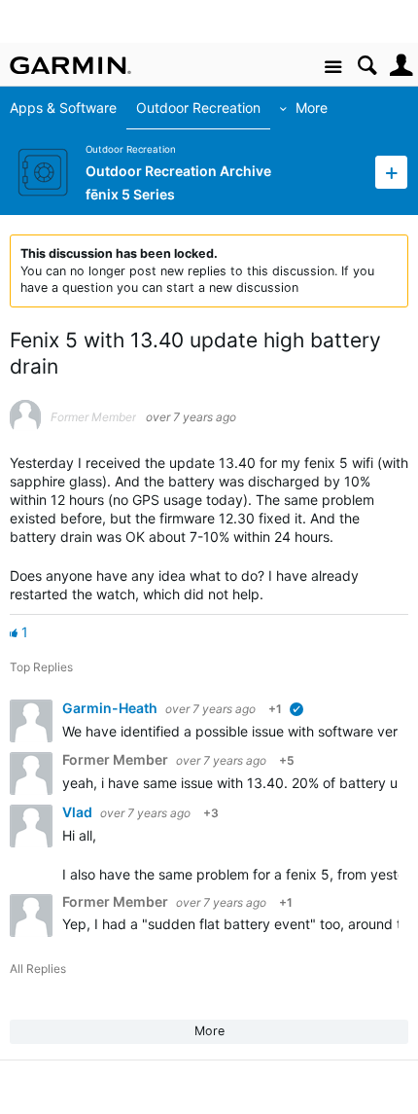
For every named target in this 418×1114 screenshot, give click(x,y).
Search (367, 66)
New (391, 172)
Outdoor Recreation (198, 107)
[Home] (70, 65)
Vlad (78, 812)
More (312, 107)
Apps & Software (63, 107)
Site (333, 68)
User (401, 66)
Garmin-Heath (111, 708)
